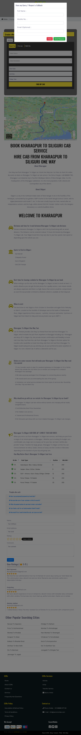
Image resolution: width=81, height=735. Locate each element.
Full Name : (21, 11)
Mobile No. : (22, 19)
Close (50, 39)
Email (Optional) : (24, 27)
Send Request (59, 39)
